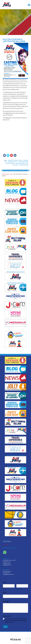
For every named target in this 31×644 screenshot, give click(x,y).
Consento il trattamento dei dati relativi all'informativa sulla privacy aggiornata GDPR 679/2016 (16, 620)
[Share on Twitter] (8, 156)
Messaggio (6, 601)
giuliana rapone (20, 163)
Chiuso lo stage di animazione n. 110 (14, 170)
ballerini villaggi (12, 161)
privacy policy (5, 544)
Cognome (18, 588)
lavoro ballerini (23, 165)
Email (5, 592)
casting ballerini (23, 161)
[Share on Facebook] (4, 156)
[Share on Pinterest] (11, 156)
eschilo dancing (10, 163)
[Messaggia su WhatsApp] (15, 552)
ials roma (15, 165)
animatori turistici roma (15, 160)
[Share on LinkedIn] (15, 156)
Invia (5, 627)
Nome (4, 588)
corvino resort (22, 170)
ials (27, 163)
